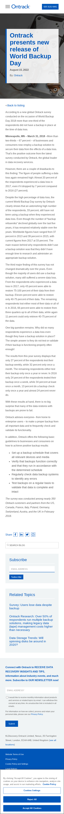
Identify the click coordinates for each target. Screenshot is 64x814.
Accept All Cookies (32, 808)
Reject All (32, 799)
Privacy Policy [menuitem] (11, 759)
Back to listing (16, 105)
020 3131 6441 (50, 7)
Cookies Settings (32, 790)
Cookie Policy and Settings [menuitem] (16, 764)
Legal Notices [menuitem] (11, 769)
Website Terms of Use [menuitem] (14, 754)
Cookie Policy (49, 784)
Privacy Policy (37, 714)
